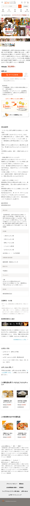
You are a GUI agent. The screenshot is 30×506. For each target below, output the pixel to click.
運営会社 (21, 483)
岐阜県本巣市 (7, 15)
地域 (15, 11)
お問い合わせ (24, 491)
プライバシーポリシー (11, 483)
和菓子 (19, 446)
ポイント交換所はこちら (16, 114)
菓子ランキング (4, 462)
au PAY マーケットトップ (15, 495)
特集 (21, 11)
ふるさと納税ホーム (5, 446)
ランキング (9, 11)
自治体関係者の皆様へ (11, 487)
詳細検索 (26, 6)
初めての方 (27, 11)
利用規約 (21, 487)
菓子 (14, 446)
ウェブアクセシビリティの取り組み (11, 491)
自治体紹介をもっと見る (20, 339)
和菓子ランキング (15, 462)
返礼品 (3, 11)
